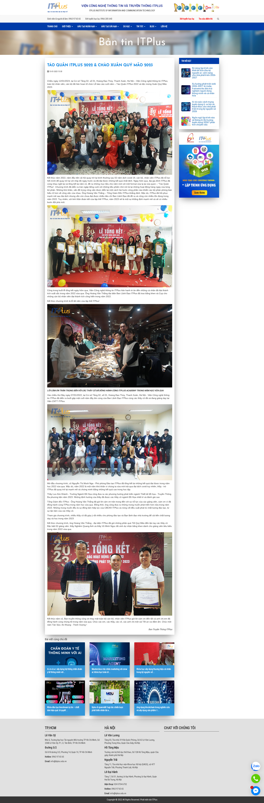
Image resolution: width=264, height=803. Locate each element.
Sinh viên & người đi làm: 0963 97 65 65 (64, 19)
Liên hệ (164, 26)
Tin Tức (140, 26)
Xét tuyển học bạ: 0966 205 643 (98, 19)
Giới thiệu (66, 26)
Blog (152, 26)
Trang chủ (52, 26)
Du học (126, 26)
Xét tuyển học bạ (187, 19)
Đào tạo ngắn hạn (86, 26)
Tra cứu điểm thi (206, 19)
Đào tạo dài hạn (109, 26)
